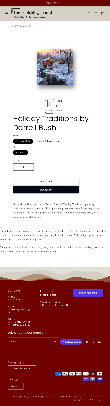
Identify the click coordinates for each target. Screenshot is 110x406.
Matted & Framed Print (48, 141)
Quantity (16, 161)
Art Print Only (23, 141)
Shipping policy (78, 400)
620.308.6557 (16, 299)
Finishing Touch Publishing (31, 397)
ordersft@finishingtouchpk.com (22, 311)
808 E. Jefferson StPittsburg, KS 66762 (19, 323)
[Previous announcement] (6, 3)
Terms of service (96, 397)
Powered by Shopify (50, 397)
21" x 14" (20, 152)
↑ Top (101, 400)
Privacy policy (81, 397)
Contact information (95, 400)
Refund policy (66, 397)
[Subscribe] (54, 341)
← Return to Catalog (19, 25)
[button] (6, 13)
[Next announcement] (104, 3)
